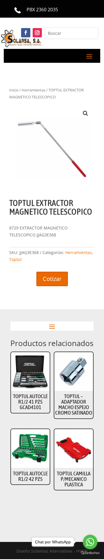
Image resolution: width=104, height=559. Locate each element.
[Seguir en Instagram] (37, 32)
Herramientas (78, 252)
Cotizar (52, 279)
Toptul (15, 259)
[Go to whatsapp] (90, 542)
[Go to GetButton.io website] (90, 553)
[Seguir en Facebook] (25, 32)
